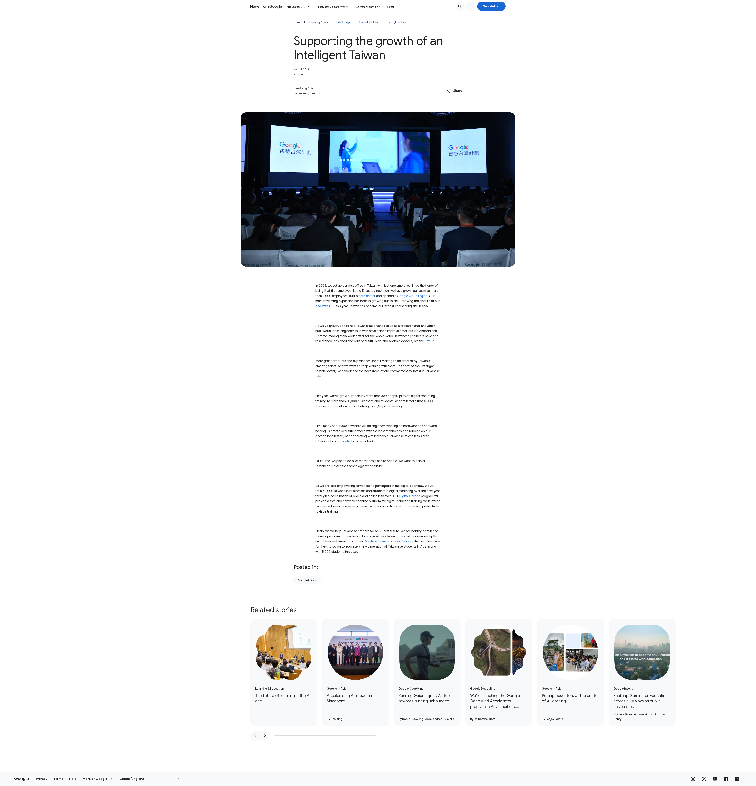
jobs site (344, 441)
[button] (491, 6)
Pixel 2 (429, 341)
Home (297, 22)
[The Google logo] (21, 779)
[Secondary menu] (471, 6)
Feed (390, 6)
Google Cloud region (412, 296)
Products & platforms (330, 6)
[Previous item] (255, 735)
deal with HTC (325, 306)
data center (367, 296)
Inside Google (343, 22)
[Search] (460, 6)
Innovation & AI (295, 6)
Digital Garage (409, 496)
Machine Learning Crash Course (388, 541)
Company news (366, 6)
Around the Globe (369, 22)
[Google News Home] (266, 6)
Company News (318, 22)
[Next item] (265, 735)
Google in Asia (396, 22)
